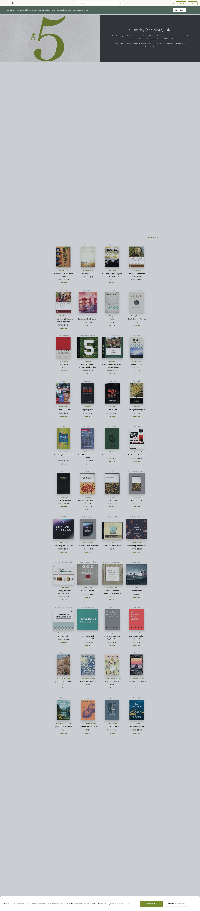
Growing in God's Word (45, 10)
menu (6, 3)
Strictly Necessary (176, 904)
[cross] (191, 10)
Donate (192, 3)
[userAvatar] (173, 3)
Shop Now (179, 10)
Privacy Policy (123, 904)
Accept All (151, 904)
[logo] (12, 3)
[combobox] (97, 3)
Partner (181, 3)
